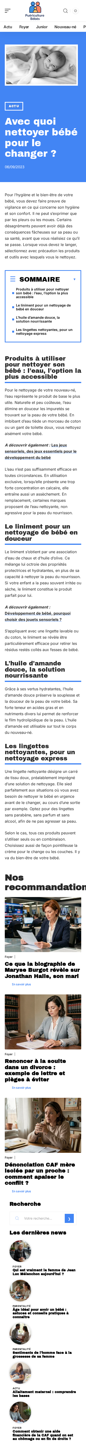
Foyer (9, 957)
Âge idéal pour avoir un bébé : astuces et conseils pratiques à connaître (41, 1313)
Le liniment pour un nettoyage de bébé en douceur (43, 307)
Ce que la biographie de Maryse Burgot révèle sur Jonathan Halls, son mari (42, 970)
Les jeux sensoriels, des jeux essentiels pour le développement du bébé (41, 451)
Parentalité (22, 1306)
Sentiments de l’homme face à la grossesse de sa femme (42, 1354)
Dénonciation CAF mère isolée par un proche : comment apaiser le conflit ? (40, 1174)
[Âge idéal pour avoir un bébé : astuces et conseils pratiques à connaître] (20, 1290)
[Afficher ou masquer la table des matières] (68, 279)
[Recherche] (65, 11)
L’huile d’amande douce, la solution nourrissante (38, 319)
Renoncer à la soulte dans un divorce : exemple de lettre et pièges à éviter (35, 1070)
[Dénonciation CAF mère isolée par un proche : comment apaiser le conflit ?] (43, 1125)
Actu (14, 106)
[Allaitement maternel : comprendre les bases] (20, 1373)
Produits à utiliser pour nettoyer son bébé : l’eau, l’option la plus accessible (42, 293)
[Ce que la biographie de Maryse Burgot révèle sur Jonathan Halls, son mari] (43, 924)
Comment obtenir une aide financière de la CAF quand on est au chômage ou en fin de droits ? (43, 1435)
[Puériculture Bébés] (34, 11)
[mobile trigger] (9, 11)
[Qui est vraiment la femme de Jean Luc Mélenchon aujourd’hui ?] (20, 1251)
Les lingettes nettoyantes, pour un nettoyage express (44, 331)
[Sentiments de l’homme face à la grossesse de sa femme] (20, 1333)
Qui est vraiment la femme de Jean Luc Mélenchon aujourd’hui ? (44, 1272)
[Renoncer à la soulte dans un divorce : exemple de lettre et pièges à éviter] (43, 1021)
